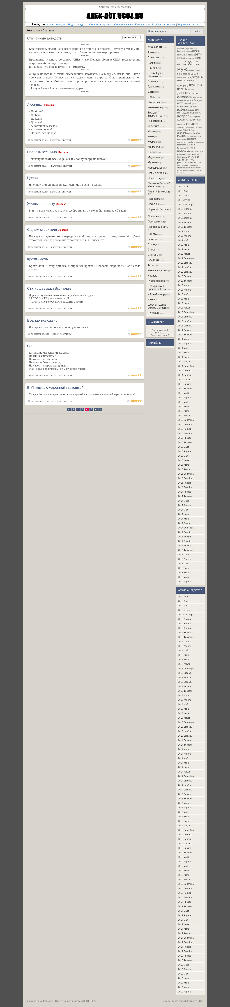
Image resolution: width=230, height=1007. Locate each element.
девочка (181, 64)
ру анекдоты (155, 46)
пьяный (188, 103)
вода (189, 70)
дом (200, 100)
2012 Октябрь (185, 263)
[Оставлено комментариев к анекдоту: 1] (127, 376)
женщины (198, 97)
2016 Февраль (185, 442)
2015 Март (183, 393)
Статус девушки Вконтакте (49, 288)
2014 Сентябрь (186, 366)
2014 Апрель (184, 343)
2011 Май (183, 186)
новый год (190, 142)
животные (190, 148)
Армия (152, 62)
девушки (197, 77)
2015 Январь (184, 384)
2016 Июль (183, 465)
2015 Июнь (183, 406)
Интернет (153, 125)
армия (186, 130)
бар (178, 165)
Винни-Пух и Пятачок (155, 74)
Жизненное (155, 107)
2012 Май (183, 240)
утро (194, 103)
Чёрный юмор (156, 294)
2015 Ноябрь (184, 429)
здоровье (182, 120)
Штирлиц (153, 312)
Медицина (154, 157)
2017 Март (183, 501)
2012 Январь (184, 222)
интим (191, 139)
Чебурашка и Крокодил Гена (157, 287)
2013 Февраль (185, 281)
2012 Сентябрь (186, 258)
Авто (151, 52)
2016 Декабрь (185, 487)
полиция (191, 144)
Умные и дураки (157, 270)
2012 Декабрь (185, 272)
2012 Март (183, 231)
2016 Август (184, 469)
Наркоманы (155, 167)
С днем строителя (42, 229)
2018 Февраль (185, 550)
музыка (190, 110)
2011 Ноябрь (184, 213)
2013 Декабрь (185, 325)
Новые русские (157, 172)
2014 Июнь (183, 352)
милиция (190, 55)
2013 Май (183, 294)
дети (198, 54)
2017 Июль (183, 519)
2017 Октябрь (185, 532)
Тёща (151, 265)
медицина (187, 170)
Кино (151, 136)
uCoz (200, 1001)
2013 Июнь (183, 299)
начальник (182, 139)
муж (182, 69)
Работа (152, 233)
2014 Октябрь (185, 370)
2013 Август (184, 308)
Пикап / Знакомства (160, 191)
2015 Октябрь (185, 424)
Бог (192, 130)
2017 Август (184, 523)
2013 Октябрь (185, 316)
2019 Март (183, 577)
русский (197, 162)
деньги (182, 93)
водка (185, 113)
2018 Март (183, 554)
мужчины (181, 100)
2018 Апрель (184, 559)
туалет (189, 48)
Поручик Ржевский (159, 209)
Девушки (153, 86)
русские (184, 165)
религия (189, 167)
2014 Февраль (185, 334)
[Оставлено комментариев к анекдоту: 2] (127, 218)
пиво (179, 113)
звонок (187, 80)
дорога (191, 127)
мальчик (196, 51)
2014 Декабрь (185, 379)
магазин (199, 151)
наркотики (181, 77)
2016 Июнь (183, 460)
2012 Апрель (184, 236)
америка (181, 168)
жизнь (190, 89)
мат (200, 113)
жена (192, 62)
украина (181, 124)
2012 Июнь (183, 245)
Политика (154, 203)
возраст (197, 120)
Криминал (154, 146)
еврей (194, 73)
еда (189, 77)
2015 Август (184, 415)
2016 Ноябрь (184, 483)
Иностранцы (155, 120)
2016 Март (183, 447)
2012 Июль (183, 249)
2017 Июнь (183, 514)
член (199, 70)
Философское (156, 280)
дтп (191, 163)
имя (192, 151)
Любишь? (34, 104)
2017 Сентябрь (186, 527)
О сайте (166, 1001)
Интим (152, 131)
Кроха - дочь (37, 258)
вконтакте (181, 145)
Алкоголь (153, 57)
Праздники (154, 216)
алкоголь (184, 97)
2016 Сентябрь (186, 474)
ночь (194, 70)
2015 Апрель (184, 397)
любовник (195, 154)
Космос (152, 141)
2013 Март (183, 285)
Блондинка (195, 117)
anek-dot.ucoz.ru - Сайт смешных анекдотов (59, 1001)
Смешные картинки (100, 24)
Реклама (153, 239)
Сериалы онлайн (166, 24)
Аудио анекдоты (56, 24)
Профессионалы (158, 226)
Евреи (151, 96)
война (195, 100)
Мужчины (154, 162)
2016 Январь (184, 438)
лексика (198, 167)
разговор (200, 142)
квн (195, 48)
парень (182, 89)
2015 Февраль (185, 388)
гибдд (179, 170)
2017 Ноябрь (184, 536)
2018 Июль (183, 572)
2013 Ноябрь (184, 321)
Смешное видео (123, 24)
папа (179, 73)
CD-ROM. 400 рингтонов (185, 161)
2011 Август (184, 200)
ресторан (189, 136)
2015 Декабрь (185, 433)
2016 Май (183, 456)
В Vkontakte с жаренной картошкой (55, 387)
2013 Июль (183, 303)
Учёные (152, 275)
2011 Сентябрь (186, 204)
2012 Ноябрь (184, 267)
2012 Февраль (185, 227)
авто (180, 103)
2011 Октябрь (185, 209)
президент (193, 106)
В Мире (152, 67)
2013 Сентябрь (186, 312)
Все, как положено (42, 320)
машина (181, 142)
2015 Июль (183, 411)
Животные (154, 102)
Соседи (152, 244)
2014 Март (183, 339)
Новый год (154, 178)
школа (181, 147)
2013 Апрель (184, 290)
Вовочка (153, 81)
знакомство (182, 127)
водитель (190, 58)
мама (198, 57)
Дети (151, 91)
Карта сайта (178, 1001)
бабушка (181, 55)
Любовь (152, 152)
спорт (189, 133)
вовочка (183, 151)
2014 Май (183, 348)
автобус (181, 58)
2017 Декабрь (185, 541)
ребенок (186, 74)
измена (193, 93)
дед (183, 157)
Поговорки (154, 198)
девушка (193, 84)
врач (193, 80)
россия (197, 133)
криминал (181, 154)
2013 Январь (184, 276)
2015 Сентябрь (186, 420)
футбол (198, 127)
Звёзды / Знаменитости (156, 114)
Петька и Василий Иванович (159, 185)
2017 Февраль (185, 496)
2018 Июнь (183, 568)
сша (188, 154)
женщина (181, 48)
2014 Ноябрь (184, 375)
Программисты (157, 221)
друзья (197, 136)
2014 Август (184, 361)
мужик (181, 135)
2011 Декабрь (185, 218)
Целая (32, 177)
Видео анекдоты (77, 24)
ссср (179, 157)
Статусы (153, 254)
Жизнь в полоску (41, 203)
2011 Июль (183, 195)
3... (201, 154)
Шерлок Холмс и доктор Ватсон (158, 306)
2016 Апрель (184, 451)
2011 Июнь (183, 191)
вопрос (183, 116)
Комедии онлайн (144, 24)
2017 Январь (184, 492)
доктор (181, 85)
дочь (197, 110)
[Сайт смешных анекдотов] (115, 21)
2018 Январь (184, 545)
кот (197, 165)
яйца (189, 100)
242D (190, 120)
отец (180, 80)
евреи (192, 123)
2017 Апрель (184, 505)
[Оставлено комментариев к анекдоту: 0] (127, 140)
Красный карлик (184, 51)
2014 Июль (183, 357)
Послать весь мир (42, 151)
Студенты (154, 259)
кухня (179, 130)
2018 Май (183, 563)
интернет (193, 113)
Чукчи (151, 299)
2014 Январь (184, 330)
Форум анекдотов (188, 24)
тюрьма (192, 165)
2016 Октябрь (185, 478)
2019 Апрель (184, 581)
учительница (192, 157)
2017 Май (183, 510)
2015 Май (183, 402)
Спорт (151, 249)
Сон (30, 345)
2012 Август (184, 254)
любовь (182, 132)
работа (182, 109)
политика (182, 106)
